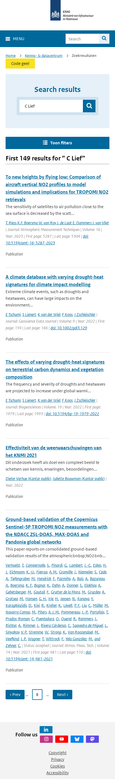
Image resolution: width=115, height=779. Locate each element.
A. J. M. (53, 612)
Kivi (37, 605)
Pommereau (70, 612)
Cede (102, 571)
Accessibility (57, 772)
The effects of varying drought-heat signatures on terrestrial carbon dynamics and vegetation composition (55, 369)
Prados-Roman (18, 618)
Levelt (68, 605)
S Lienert (29, 314)
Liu (84, 605)
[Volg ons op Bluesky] (77, 739)
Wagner (34, 638)
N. (74, 598)
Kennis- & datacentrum (44, 55)
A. (7, 578)
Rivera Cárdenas (53, 625)
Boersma (17, 585)
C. (89, 605)
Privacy (57, 759)
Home (11, 55)
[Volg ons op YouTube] (61, 739)
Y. (92, 598)
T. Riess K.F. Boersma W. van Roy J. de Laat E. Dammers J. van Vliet (57, 222)
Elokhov (90, 585)
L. (106, 625)
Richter (11, 625)
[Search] (104, 39)
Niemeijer (85, 571)
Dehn (56, 585)
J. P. (23, 638)
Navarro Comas (18, 612)
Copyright (57, 752)
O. (57, 618)
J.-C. (87, 565)
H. (57, 598)
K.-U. (30, 571)
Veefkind (12, 638)
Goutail (39, 592)
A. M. (53, 571)
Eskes (97, 565)
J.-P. (85, 612)
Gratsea (12, 598)
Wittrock (53, 638)
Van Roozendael (80, 632)
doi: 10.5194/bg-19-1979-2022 (72, 413)
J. (75, 571)
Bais (80, 578)
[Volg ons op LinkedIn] (46, 729)
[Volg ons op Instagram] (46, 739)
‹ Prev (15, 694)
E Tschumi (13, 314)
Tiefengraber (20, 578)
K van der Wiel (49, 314)
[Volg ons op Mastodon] (92, 739)
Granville (66, 571)
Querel (66, 618)
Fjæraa (41, 571)
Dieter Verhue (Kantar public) (28, 478)
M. (33, 578)
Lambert (76, 565)
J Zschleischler (84, 314)
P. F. (77, 605)
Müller (98, 605)
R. (43, 605)
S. (48, 565)
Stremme (36, 632)
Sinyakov (12, 632)
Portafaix (97, 612)
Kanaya (83, 598)
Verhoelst (13, 565)
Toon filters (61, 142)
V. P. (24, 632)
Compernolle (35, 565)
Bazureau (97, 578)
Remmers (85, 618)
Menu (18, 38)
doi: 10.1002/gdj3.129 (69, 327)
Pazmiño (64, 578)
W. (47, 632)
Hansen (31, 598)
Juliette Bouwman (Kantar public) (79, 478)
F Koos (67, 314)
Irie (50, 598)
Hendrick (44, 578)
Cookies (57, 766)
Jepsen (65, 598)
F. (54, 578)
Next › (62, 694)
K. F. (29, 585)
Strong (56, 632)
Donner (72, 585)
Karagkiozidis (16, 605)
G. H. (43, 598)
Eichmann (17, 571)
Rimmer (29, 625)
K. (48, 585)
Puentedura (45, 618)
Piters (42, 612)
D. (30, 605)
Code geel (20, 63)
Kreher (51, 605)
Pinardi (57, 565)
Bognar (39, 585)
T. (23, 565)
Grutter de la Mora (65, 592)
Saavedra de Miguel (88, 625)
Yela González (76, 638)
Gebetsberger (16, 592)
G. (66, 565)
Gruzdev (94, 592)
